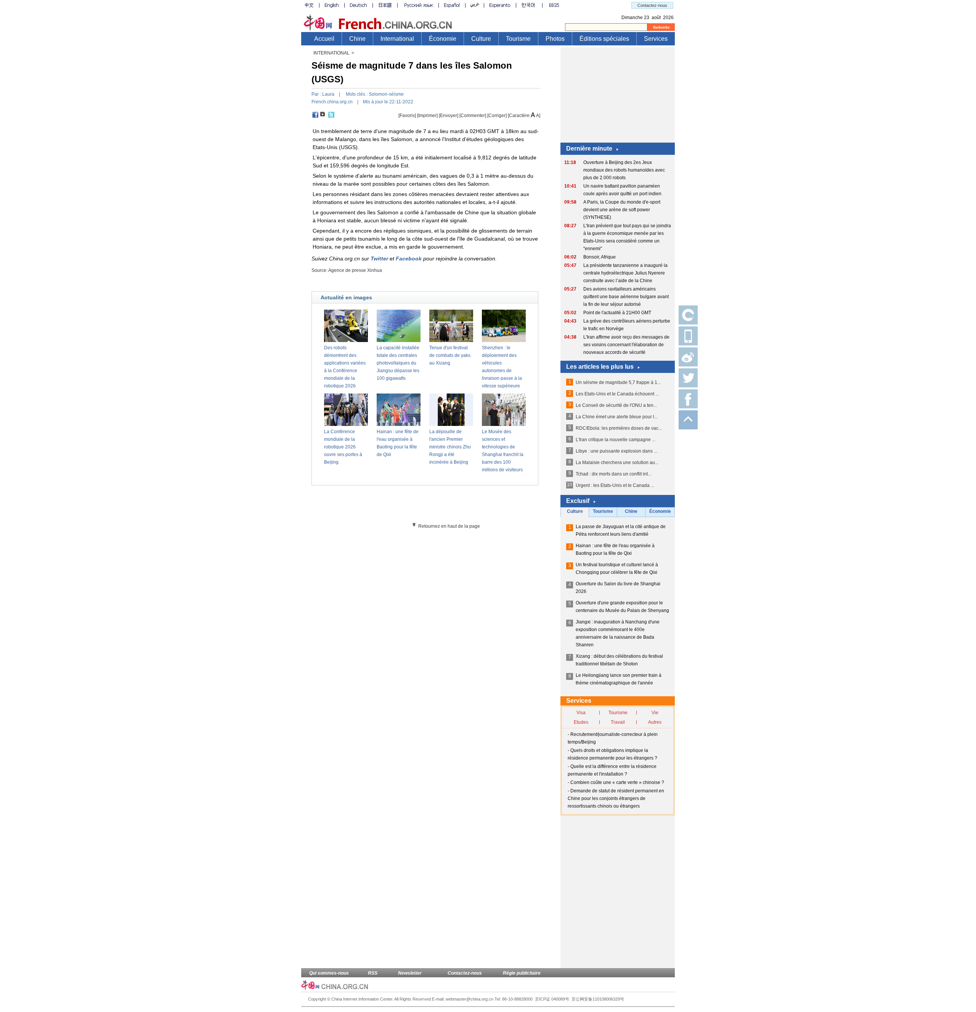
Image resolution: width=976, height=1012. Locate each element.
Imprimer (427, 115)
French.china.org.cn (332, 101)
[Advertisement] (439, 506)
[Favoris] (407, 115)
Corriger (497, 115)
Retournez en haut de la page (449, 526)
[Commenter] (472, 115)
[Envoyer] (448, 115)
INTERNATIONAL (331, 53)
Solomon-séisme (386, 94)
